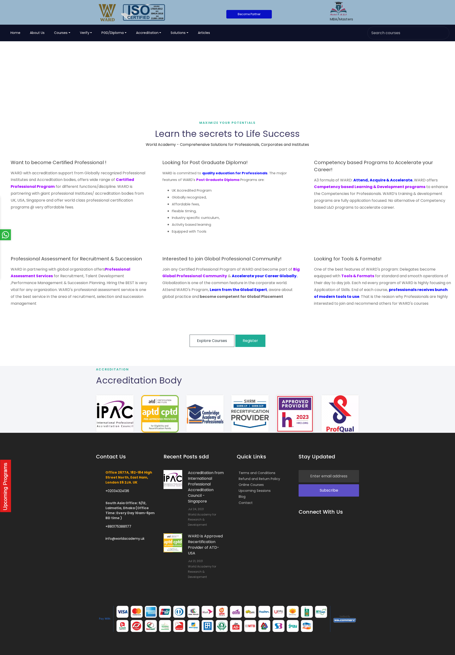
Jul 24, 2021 (196, 509)
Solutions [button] (178, 32)
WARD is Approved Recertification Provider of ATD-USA (205, 544)
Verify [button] (84, 32)
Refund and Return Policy (259, 478)
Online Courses (251, 484)
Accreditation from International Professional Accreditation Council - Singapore (206, 487)
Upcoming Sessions (255, 490)
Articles (204, 32)
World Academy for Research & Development (202, 519)
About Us (37, 32)
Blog (242, 496)
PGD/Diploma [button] (112, 32)
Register (250, 340)
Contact (246, 502)
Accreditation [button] (147, 32)
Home (15, 32)
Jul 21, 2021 (195, 561)
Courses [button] (61, 32)
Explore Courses (212, 340)
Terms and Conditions (257, 472)
